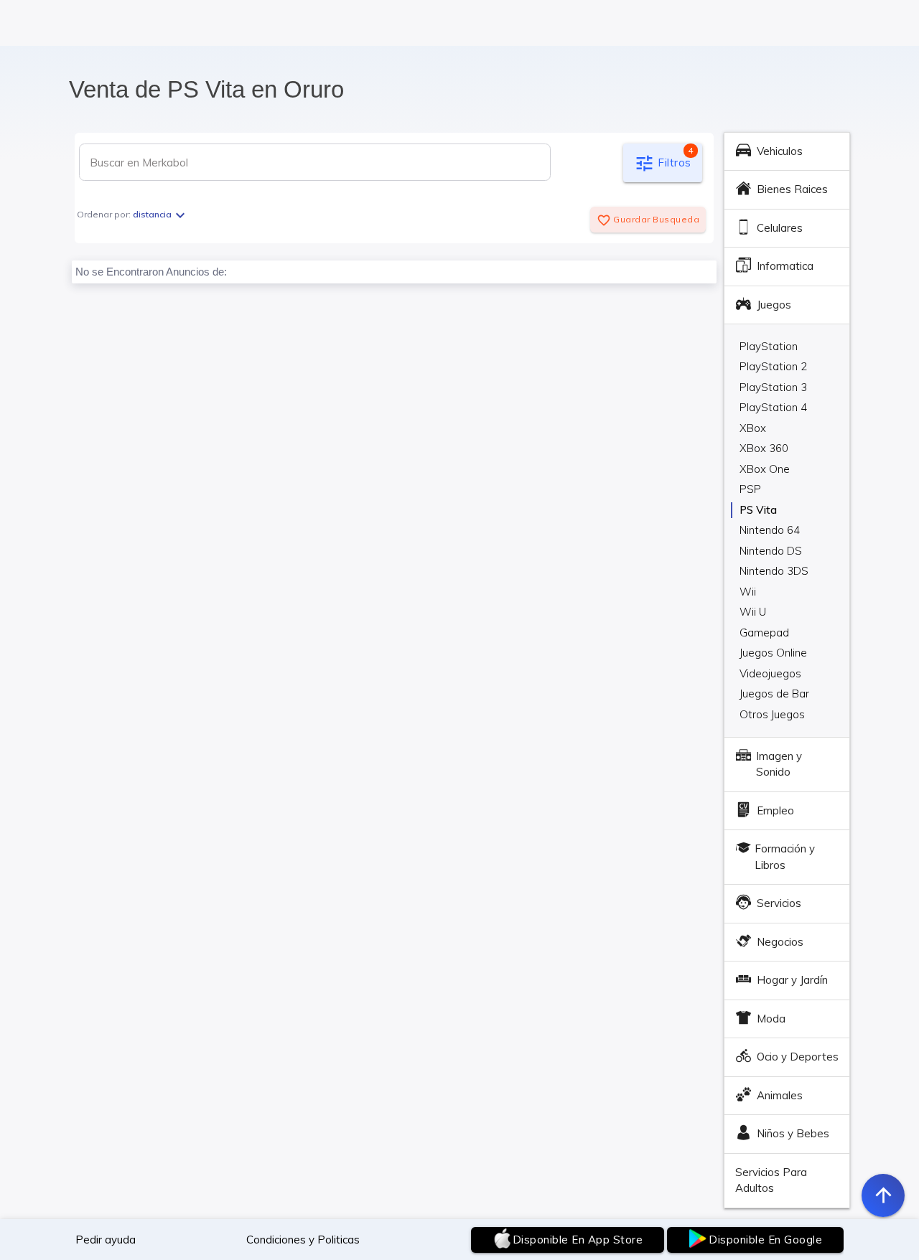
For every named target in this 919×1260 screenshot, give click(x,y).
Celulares (780, 228)
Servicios (779, 903)
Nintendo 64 (770, 530)
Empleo (775, 810)
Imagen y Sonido (779, 764)
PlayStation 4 (773, 407)
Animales (780, 1095)
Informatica (785, 266)
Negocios (780, 942)
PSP (750, 489)
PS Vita (758, 510)
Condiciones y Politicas (303, 1239)
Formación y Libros (785, 857)
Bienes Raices (792, 189)
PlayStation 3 (773, 387)
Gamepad (764, 632)
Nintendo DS (771, 551)
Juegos (774, 304)
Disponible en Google (765, 1239)
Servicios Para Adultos (771, 1180)
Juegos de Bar (774, 693)
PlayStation (769, 346)
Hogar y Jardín (792, 980)
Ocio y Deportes (798, 1056)
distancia (161, 214)
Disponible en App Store (578, 1239)
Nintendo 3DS (774, 571)
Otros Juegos (772, 714)
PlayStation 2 (773, 366)
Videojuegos (770, 673)
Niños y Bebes (793, 1133)
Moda (771, 1018)
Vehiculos (780, 151)
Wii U (753, 612)
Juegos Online (773, 652)
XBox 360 (764, 448)
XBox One (765, 469)
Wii (748, 591)
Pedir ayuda (105, 1239)
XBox (753, 428)
